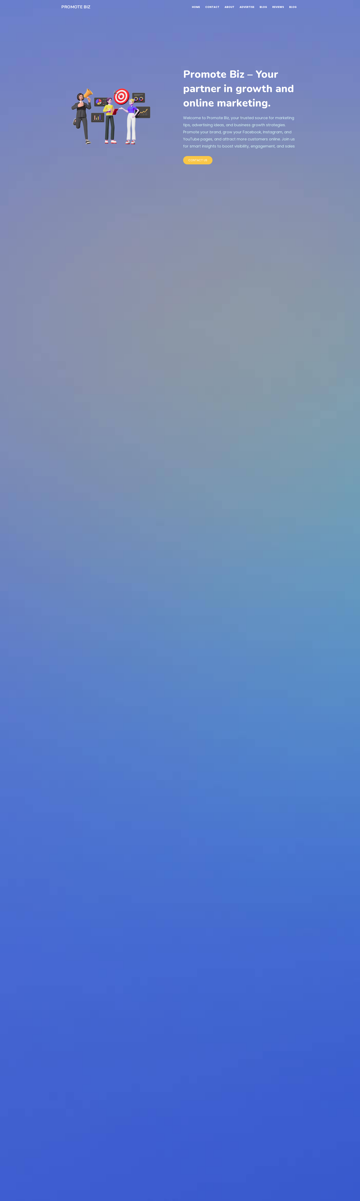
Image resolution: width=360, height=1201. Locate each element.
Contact (212, 7)
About (229, 7)
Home (196, 7)
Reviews (278, 7)
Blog (263, 7)
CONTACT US (197, 160)
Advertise (247, 7)
